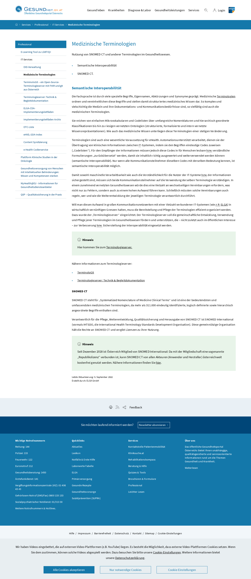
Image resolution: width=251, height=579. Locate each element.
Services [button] (193, 10)
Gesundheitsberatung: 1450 (30, 472)
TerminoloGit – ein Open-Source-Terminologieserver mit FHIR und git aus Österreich (43, 85)
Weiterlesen (191, 467)
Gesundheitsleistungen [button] (170, 10)
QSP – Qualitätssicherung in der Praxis (41, 194)
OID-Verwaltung (32, 67)
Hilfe (71, 533)
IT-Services (58, 24)
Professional (42, 24)
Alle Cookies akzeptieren (69, 570)
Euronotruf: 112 (24, 466)
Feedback (136, 407)
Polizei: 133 (21, 453)
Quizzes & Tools (137, 472)
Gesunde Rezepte (82, 485)
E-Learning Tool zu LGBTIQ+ (36, 52)
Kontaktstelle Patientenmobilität (146, 446)
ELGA (224, 204)
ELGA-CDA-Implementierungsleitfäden (39, 110)
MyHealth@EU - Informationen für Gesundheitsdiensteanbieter (39, 185)
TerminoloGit (85, 272)
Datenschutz (122, 533)
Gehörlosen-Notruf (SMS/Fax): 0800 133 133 (39, 495)
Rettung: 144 (22, 446)
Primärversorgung (82, 479)
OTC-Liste (29, 127)
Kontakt (136, 533)
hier (158, 363)
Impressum (84, 533)
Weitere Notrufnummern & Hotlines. (35, 508)
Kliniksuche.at (136, 453)
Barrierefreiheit (102, 533)
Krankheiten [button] (116, 10)
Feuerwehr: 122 (23, 459)
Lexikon (76, 453)
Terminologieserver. (119, 247)
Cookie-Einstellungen (167, 552)
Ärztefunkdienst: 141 (26, 479)
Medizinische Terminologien (39, 74)
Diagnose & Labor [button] (139, 10)
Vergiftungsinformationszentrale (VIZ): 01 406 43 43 (40, 487)
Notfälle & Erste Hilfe (83, 459)
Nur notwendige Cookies (125, 570)
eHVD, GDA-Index (33, 134)
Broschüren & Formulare (142, 479)
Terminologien (226, 96)
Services (26, 24)
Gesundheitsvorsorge (84, 491)
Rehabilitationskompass (141, 459)
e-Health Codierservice (36, 149)
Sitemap (149, 533)
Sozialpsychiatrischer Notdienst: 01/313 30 (38, 502)
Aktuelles (77, 446)
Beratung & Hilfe (137, 466)
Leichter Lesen (136, 491)
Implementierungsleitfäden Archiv (42, 119)
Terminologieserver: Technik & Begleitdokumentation (40, 98)
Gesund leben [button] (96, 10)
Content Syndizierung (35, 142)
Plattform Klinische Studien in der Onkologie (39, 159)
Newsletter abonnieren (152, 425)
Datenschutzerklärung (130, 558)
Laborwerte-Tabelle (83, 466)
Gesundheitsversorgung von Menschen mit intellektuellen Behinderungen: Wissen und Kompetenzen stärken (42, 172)
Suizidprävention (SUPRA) (86, 498)
